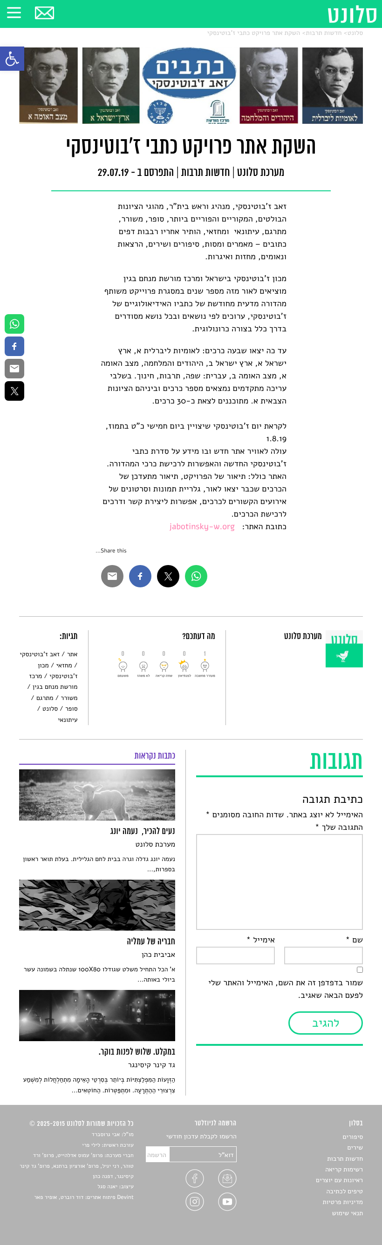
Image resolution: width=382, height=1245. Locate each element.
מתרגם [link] (44, 697)
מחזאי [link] (64, 665)
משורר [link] (69, 697)
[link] (12, 59)
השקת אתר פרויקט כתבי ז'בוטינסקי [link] (253, 32)
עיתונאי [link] (68, 719)
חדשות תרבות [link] (324, 32)
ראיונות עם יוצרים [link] (339, 1180)
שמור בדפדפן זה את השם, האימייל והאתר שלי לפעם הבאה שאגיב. (285, 989)
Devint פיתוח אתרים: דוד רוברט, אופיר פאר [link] (83, 1197)
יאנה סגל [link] (107, 1187)
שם (354, 940)
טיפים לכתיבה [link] (344, 1191)
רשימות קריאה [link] (344, 1169)
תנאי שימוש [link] (347, 1213)
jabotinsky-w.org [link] (202, 526)
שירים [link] (355, 1147)
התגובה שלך (339, 827)
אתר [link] (72, 654)
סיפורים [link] (353, 1136)
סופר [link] (71, 708)
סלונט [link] (355, 32)
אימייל (260, 940)
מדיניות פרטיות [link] (343, 1202)
